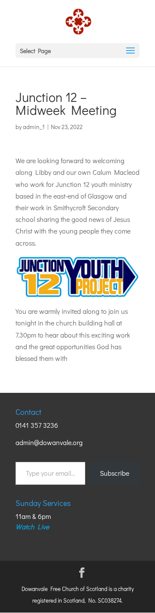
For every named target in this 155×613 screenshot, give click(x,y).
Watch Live (32, 526)
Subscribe (114, 472)
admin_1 (34, 127)
